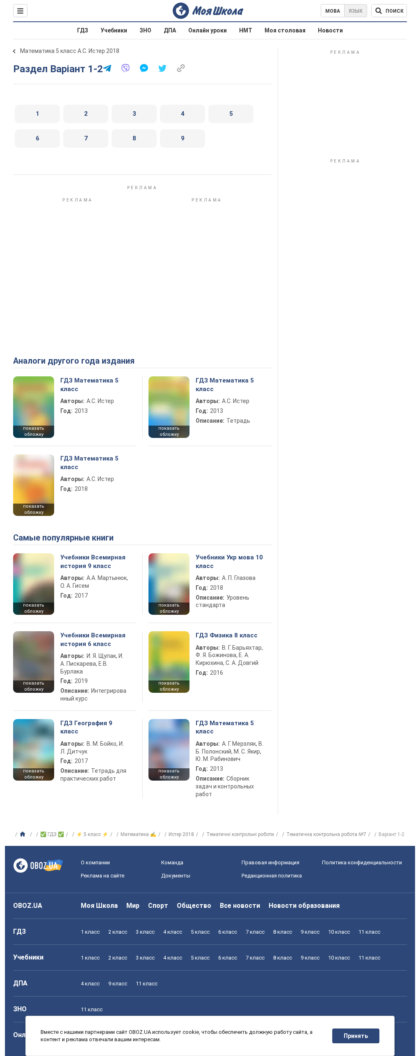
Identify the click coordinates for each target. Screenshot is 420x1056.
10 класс (339, 932)
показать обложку (33, 431)
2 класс (117, 932)
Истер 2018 (181, 834)
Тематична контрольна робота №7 (326, 834)
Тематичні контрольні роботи (240, 834)
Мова (332, 11)
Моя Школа (99, 905)
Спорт (158, 905)
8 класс (282, 932)
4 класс (172, 932)
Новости (330, 30)
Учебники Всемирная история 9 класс (93, 561)
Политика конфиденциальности (362, 862)
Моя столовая (285, 30)
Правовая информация (270, 862)
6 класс (227, 932)
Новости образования (304, 905)
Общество (194, 905)
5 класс (200, 932)
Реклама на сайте (102, 876)
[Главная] (23, 834)
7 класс (255, 932)
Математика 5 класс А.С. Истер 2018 (69, 51)
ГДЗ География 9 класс (86, 727)
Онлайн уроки (207, 30)
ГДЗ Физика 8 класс (227, 635)
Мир (132, 905)
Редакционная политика (272, 876)
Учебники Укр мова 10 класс (229, 561)
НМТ (245, 30)
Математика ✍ (138, 834)
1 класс (90, 932)
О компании (95, 862)
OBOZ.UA (27, 905)
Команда (172, 862)
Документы (175, 876)
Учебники (113, 30)
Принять (356, 1036)
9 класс (310, 932)
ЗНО (145, 30)
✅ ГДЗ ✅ (52, 834)
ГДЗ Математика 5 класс (89, 384)
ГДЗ (82, 30)
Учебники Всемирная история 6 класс (93, 639)
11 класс (369, 932)
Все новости (240, 905)
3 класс (145, 932)
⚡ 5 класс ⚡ (92, 834)
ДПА (170, 30)
